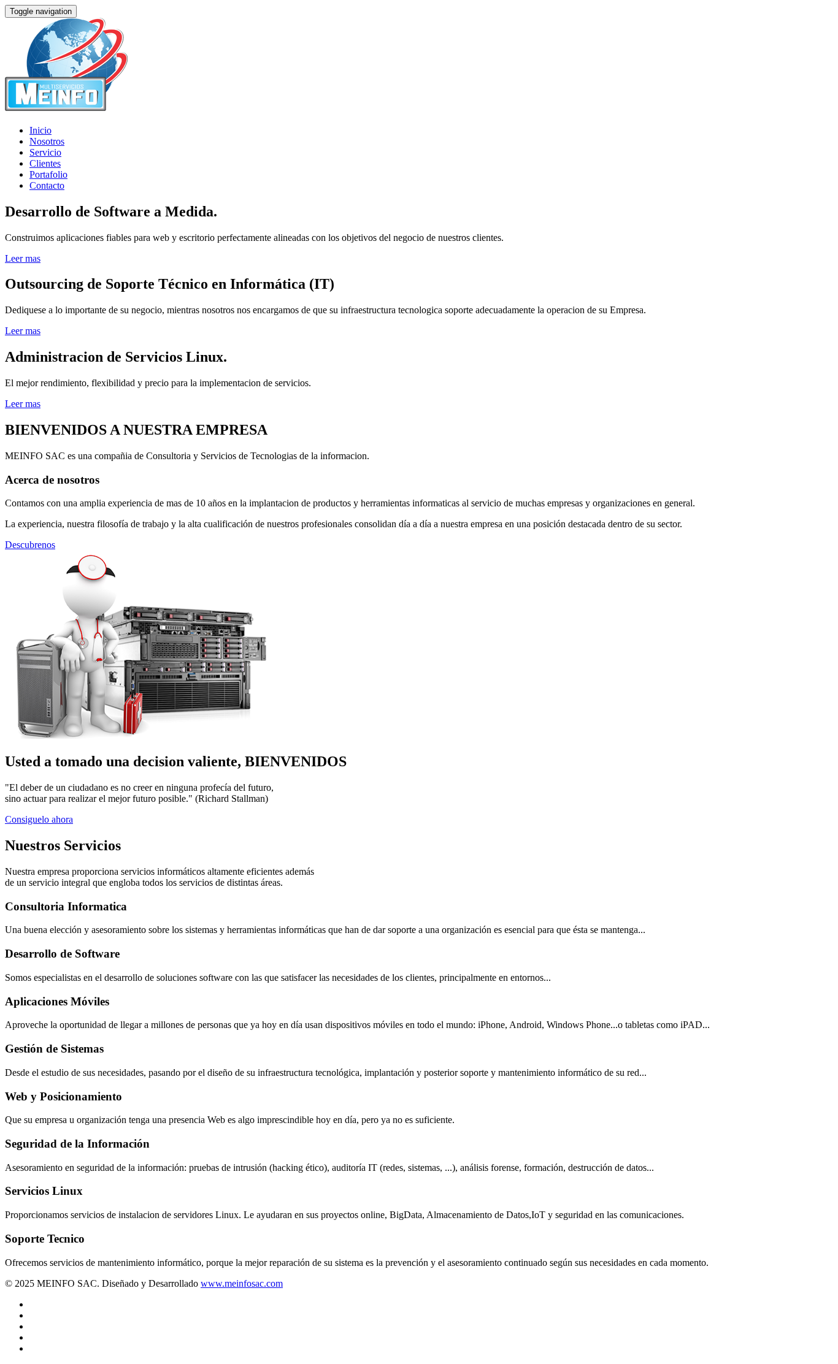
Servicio (45, 152)
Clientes (45, 163)
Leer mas (22, 258)
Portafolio (48, 174)
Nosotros (46, 141)
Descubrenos (30, 544)
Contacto (46, 185)
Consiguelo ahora (39, 819)
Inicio (40, 130)
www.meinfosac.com (242, 1283)
